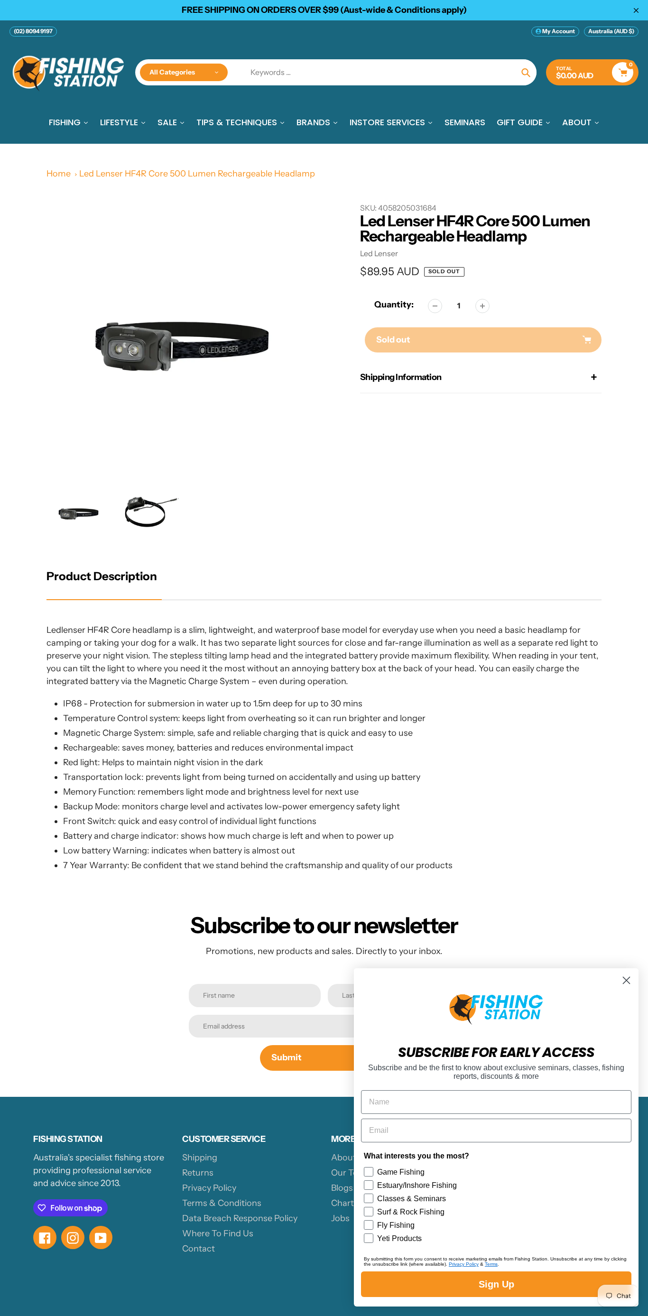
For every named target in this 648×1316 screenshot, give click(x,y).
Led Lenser (379, 253)
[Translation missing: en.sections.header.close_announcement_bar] (636, 10)
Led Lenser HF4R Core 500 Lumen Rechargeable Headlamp (197, 173)
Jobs (340, 1218)
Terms (491, 1264)
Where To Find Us (217, 1233)
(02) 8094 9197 (33, 31)
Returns (197, 1173)
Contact (198, 1248)
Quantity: (394, 304)
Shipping (199, 1157)
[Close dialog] (626, 980)
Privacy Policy (209, 1188)
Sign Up (496, 1284)
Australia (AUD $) (611, 31)
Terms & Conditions (221, 1203)
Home (58, 173)
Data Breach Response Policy (239, 1218)
